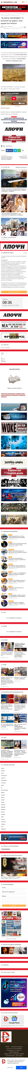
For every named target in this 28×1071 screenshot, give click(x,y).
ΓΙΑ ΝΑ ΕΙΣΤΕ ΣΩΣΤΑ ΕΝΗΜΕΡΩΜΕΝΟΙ (14, 122)
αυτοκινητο (3, 782)
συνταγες (3, 819)
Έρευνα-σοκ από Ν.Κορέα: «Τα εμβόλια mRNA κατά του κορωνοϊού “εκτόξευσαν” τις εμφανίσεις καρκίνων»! (13, 395)
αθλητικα (3, 770)
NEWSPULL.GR (10, 2)
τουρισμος (3, 824)
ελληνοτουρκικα (4, 790)
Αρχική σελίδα (4, 13)
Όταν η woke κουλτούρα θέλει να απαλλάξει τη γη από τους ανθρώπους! (17, 559)
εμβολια (2, 792)
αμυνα (2, 773)
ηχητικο (2, 797)
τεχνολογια (3, 821)
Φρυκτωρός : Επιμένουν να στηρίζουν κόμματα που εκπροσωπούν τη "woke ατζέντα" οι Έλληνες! (20, 707)
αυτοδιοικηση (4, 780)
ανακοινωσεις (4, 775)
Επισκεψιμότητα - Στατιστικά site (14, 1050)
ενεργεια (3, 795)
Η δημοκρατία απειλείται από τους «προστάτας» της (16, 588)
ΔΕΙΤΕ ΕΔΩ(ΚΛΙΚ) (6, 849)
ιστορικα (2, 799)
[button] (26, 2)
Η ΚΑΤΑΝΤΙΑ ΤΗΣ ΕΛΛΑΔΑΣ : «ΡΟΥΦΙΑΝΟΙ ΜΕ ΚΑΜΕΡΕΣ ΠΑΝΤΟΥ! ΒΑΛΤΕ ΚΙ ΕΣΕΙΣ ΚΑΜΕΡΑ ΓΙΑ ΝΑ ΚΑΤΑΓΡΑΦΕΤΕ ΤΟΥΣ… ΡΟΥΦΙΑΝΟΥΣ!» (7, 753)
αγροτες (2, 768)
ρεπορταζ (3, 814)
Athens (5, 299)
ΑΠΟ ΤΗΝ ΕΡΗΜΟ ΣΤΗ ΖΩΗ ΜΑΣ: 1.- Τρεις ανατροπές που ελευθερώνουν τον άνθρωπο (12, 214)
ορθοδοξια (3, 807)
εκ (1, 787)
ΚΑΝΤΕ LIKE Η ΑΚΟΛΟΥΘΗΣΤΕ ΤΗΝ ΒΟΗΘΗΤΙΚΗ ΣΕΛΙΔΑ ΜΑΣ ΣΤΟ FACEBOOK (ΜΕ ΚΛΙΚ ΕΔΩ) (14, 120)
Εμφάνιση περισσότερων (21, 167)
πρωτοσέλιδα (9, 938)
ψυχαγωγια (3, 829)
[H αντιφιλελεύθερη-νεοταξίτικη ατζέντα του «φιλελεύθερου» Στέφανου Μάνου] (4, 596)
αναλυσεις (3, 778)
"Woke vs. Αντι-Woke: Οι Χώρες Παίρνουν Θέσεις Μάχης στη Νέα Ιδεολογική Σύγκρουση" (7, 706)
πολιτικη (3, 812)
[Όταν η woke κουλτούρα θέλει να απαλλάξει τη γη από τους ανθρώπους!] (4, 559)
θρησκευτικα (10, 13)
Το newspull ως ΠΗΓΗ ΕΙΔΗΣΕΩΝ (14, 1048)
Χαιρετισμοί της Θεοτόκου (17, 1046)
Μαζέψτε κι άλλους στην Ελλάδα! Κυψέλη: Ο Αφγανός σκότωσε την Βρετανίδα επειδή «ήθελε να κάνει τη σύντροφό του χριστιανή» (7, 681)
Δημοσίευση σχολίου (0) (14, 292)
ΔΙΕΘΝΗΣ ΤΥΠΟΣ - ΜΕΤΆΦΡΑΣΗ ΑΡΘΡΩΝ (14, 1053)
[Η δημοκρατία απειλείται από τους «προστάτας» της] (4, 588)
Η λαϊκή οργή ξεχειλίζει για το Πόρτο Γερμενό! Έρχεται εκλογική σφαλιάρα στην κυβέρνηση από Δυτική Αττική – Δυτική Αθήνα (16, 538)
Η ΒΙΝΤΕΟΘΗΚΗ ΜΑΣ (14, 1052)
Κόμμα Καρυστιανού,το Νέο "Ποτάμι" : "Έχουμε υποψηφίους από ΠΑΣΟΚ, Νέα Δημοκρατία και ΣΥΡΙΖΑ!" (20, 753)
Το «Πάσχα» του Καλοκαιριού (9, 237)
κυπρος (2, 802)
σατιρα (2, 816)
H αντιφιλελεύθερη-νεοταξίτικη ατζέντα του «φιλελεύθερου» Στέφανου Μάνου (17, 596)
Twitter (15, 150)
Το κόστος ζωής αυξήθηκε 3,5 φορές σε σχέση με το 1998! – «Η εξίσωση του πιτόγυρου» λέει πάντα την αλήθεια (16, 582)
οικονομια (3, 804)
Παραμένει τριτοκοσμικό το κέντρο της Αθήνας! (20, 678)
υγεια (2, 826)
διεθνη (2, 785)
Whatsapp (19, 150)
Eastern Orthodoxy (5, 108)
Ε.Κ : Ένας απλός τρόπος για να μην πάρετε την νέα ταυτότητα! (7, 725)
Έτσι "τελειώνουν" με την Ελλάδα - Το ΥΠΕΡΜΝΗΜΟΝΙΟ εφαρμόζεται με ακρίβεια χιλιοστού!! (20, 727)
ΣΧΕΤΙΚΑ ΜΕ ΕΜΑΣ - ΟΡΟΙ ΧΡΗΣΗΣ (14, 1055)
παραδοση (3, 809)
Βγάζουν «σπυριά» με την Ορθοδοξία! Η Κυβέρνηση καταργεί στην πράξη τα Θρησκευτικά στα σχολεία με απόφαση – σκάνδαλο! (14, 190)
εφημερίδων (15, 938)
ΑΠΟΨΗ (7, 1046)
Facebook (10, 150)
